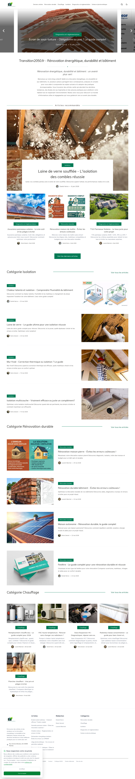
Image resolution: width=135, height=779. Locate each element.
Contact (50, 761)
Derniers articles (38, 4)
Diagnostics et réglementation (81, 4)
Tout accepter (22, 773)
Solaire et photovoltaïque (99, 4)
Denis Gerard (60, 723)
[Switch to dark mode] (126, 4)
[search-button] (122, 4)
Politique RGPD (59, 761)
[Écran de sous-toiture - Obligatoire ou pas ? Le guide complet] (67, 31)
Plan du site (79, 761)
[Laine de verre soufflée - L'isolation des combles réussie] (67, 150)
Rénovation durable (50, 4)
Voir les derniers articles (67, 256)
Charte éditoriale (69, 761)
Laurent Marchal (61, 726)
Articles (34, 716)
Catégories (85, 716)
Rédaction (60, 716)
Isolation (68, 4)
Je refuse (22, 769)
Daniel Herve (60, 720)
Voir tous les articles (119, 272)
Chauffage (61, 4)
